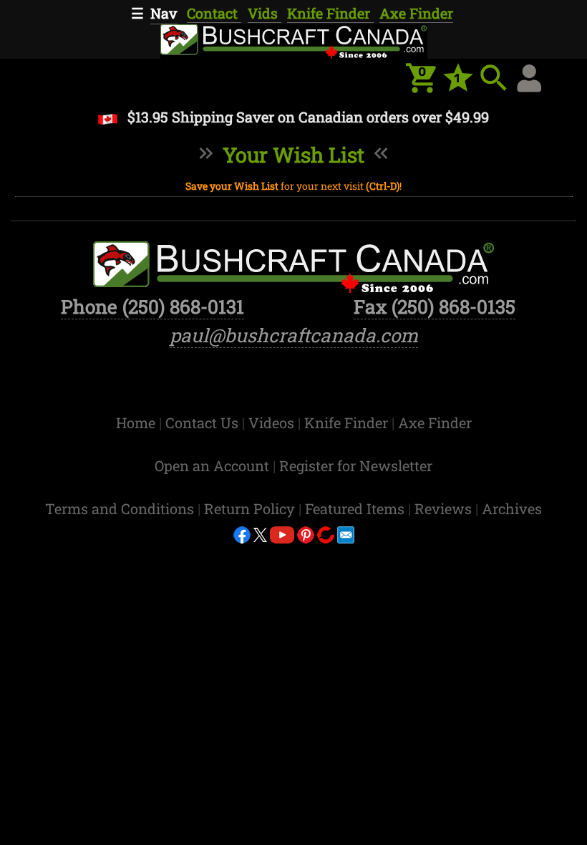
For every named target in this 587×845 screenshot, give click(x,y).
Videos (273, 422)
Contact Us (203, 422)
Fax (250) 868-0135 (434, 306)
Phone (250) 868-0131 (152, 306)
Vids (264, 13)
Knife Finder (330, 13)
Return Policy (251, 508)
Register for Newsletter (355, 465)
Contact (214, 13)
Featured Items (356, 508)
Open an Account (212, 465)
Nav (164, 13)
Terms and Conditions (121, 508)
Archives (512, 508)
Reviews (444, 508)
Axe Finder (416, 13)
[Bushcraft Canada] (293, 39)
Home (137, 422)
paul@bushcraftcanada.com (294, 335)
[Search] (494, 78)
